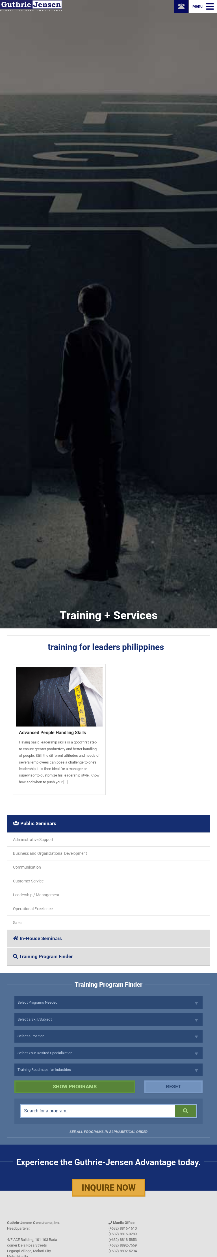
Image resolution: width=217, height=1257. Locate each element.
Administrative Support (33, 839)
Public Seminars (38, 823)
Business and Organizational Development (50, 853)
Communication (27, 867)
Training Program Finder (46, 956)
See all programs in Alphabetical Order (108, 1132)
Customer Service (28, 881)
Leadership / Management (36, 895)
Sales (17, 922)
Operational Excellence (33, 908)
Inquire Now (109, 1188)
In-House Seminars (41, 938)
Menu (197, 6)
